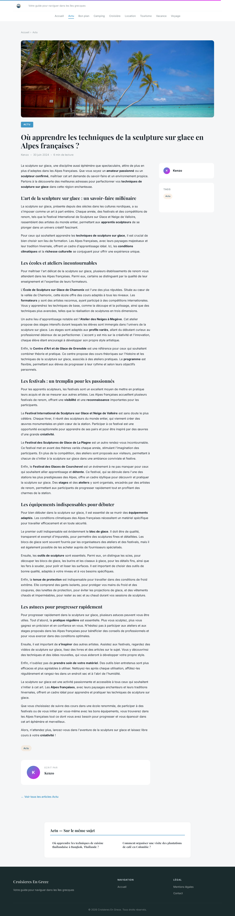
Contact (178, 893)
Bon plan (83, 15)
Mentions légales (183, 886)
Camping (99, 15)
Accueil (59, 15)
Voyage (175, 15)
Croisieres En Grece (30, 881)
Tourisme (146, 15)
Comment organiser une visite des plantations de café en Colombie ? (152, 845)
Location (130, 15)
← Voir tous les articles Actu (39, 796)
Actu (71, 15)
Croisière (114, 15)
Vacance (161, 15)
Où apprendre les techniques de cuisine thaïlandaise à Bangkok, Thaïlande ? (77, 845)
